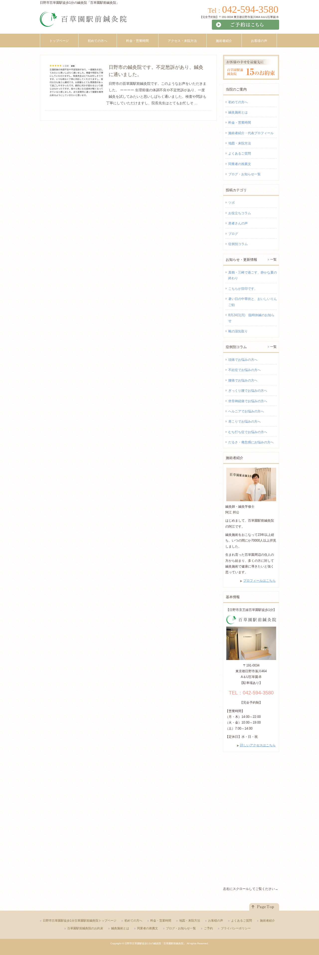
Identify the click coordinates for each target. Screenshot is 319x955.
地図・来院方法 (239, 143)
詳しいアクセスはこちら (258, 745)
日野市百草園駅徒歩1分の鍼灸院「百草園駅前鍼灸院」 (155, 943)
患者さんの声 (238, 223)
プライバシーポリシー (236, 928)
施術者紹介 (267, 920)
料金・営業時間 (239, 122)
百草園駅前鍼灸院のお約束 (85, 928)
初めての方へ (238, 102)
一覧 (273, 259)
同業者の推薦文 (239, 164)
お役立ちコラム (239, 213)
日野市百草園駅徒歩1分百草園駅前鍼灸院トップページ (79, 920)
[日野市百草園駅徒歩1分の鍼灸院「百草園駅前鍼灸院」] (83, 20)
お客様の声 (215, 920)
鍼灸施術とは (238, 112)
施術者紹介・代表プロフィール (251, 133)
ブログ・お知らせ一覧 (244, 174)
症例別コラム (238, 244)
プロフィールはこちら (259, 580)
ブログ (233, 234)
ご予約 (208, 928)
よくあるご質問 (239, 153)
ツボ (231, 202)
